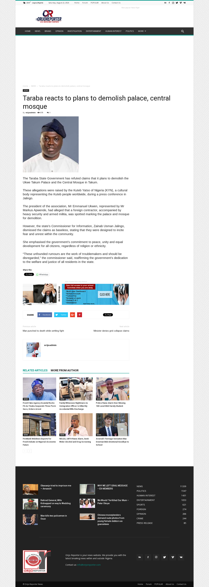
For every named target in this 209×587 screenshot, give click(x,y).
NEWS (37, 31)
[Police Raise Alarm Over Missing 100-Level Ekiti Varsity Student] (112, 388)
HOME (28, 31)
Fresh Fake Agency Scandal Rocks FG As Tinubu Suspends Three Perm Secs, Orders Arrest (39, 406)
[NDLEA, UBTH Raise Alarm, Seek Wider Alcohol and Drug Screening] (76, 424)
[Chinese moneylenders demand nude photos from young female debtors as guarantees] (87, 516)
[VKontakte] (184, 3)
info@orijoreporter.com (89, 564)
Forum (85, 3)
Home (76, 3)
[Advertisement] (104, 58)
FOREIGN (141, 509)
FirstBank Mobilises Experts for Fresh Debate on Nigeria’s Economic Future (39, 442)
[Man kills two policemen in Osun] (30, 519)
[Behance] (165, 3)
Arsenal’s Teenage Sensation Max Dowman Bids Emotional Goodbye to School (112, 442)
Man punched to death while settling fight (43, 330)
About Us (105, 3)
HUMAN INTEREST (113, 31)
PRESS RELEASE (145, 523)
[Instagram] (173, 3)
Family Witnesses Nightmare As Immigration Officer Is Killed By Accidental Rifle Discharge (73, 406)
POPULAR (95, 3)
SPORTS (141, 504)
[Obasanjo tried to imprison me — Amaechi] (30, 489)
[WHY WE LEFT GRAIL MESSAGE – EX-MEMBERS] (87, 489)
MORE (141, 31)
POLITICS (130, 31)
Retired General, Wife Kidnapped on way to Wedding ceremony (56, 503)
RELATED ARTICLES (35, 370)
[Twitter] (177, 3)
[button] (182, 31)
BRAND (48, 31)
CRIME (140, 518)
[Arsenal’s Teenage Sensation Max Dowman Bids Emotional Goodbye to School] (112, 424)
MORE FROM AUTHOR (64, 370)
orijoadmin (31, 112)
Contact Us (116, 3)
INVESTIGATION (75, 31)
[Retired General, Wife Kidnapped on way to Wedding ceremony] (30, 504)
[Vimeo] (180, 3)
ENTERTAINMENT (93, 31)
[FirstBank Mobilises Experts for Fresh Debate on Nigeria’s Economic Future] (39, 424)
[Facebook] (169, 3)
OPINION (59, 31)
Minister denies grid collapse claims (111, 330)
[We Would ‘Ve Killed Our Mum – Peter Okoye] (87, 503)
